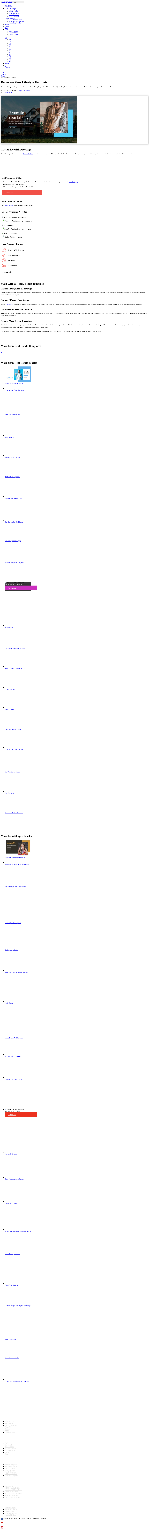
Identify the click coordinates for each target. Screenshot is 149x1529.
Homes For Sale (10, 689)
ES (10, 49)
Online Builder (9, 205)
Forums (7, 26)
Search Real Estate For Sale (14, 383)
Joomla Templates (14, 15)
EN (10, 39)
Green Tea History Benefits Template (17, 1381)
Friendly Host (9, 709)
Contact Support (13, 34)
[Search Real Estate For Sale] (18, 382)
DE (10, 41)
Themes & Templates (11, 1459)
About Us (8, 1427)
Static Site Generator (11, 1495)
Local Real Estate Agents (13, 729)
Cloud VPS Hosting (11, 1285)
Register (7, 67)
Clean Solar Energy (11, 1203)
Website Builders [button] (9, 18)
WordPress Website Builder (17, 21)
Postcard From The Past (12, 457)
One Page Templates (11, 1475)
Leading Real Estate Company (14, 390)
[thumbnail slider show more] (2, 352)
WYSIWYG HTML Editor (13, 1493)
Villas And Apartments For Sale (15, 648)
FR (10, 45)
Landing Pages (9, 1511)
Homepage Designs (11, 1513)
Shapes (20, 91)
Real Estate (26, 91)
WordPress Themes (14, 13)
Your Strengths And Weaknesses (15, 886)
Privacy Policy (9, 1423)
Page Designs (9, 304)
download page (73, 182)
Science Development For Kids (15, 858)
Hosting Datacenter (11, 1154)
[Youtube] (2, 1522)
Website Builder (10, 1486)
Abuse (7, 1431)
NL (10, 43)
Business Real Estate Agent (13, 498)
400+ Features (9, 7)
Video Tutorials (13, 31)
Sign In (7, 63)
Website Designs (13, 11)
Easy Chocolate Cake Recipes (14, 1179)
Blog (6, 28)
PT (10, 52)
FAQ (6, 1443)
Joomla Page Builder (15, 23)
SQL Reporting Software (13, 1056)
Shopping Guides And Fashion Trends (17, 864)
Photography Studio (11, 950)
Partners (7, 1429)
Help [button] (6, 29)
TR (10, 54)
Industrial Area (9, 627)
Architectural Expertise (12, 477)
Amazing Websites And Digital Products (18, 1231)
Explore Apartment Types (13, 541)
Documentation (13, 33)
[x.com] (2, 1525)
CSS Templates (10, 1470)
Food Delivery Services (12, 1254)
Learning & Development (13, 923)
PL (10, 50)
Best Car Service (10, 1339)
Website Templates (14, 10)
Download (8, 5)
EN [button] (6, 38)
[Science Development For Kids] (18, 856)
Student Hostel (9, 437)
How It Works (9, 793)
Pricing (7, 24)
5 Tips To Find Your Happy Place (15, 668)
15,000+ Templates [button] (10, 8)
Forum (7, 1452)
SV (10, 61)
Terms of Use (9, 1421)
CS (10, 60)
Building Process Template (13, 1079)
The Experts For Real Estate (14, 522)
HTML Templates (14, 16)
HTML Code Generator (12, 1497)
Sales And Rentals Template (14, 813)
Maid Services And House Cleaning (16, 972)
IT (9, 47)
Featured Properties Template (14, 562)
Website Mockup (10, 1515)
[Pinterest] (2, 1528)
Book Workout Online (12, 1358)
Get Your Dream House (12, 772)
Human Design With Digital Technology (18, 1305)
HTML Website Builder (15, 20)
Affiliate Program (10, 1448)
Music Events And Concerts (14, 1038)
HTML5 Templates (11, 1474)
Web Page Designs (11, 1509)
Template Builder (28, 154)
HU (10, 58)
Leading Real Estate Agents (14, 749)
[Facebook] (2, 1519)
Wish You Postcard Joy (12, 415)
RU (10, 56)
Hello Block (9, 1003)
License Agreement (11, 1425)
